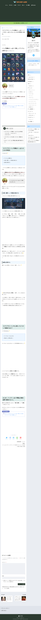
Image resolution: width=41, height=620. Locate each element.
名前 (3, 575)
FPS (29, 75)
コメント (4, 562)
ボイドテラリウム (32, 103)
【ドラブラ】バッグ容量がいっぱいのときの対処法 (13, 131)
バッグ (13, 444)
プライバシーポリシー (5, 608)
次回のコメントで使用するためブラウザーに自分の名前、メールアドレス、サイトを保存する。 (14, 581)
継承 (24, 446)
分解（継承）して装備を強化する (10, 133)
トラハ (30, 95)
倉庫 (16, 444)
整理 (21, 446)
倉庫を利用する (7, 134)
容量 (18, 446)
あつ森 (15, 5)
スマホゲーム (31, 117)
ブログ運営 (28, 5)
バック (9, 444)
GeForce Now (31, 79)
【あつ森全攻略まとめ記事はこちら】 (20, 23)
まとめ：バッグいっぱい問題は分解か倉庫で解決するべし (33, 141)
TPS (29, 83)
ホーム (6, 5)
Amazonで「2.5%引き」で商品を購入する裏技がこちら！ (33, 64)
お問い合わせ (33, 5)
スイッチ (30, 111)
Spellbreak (31, 85)
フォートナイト (32, 101)
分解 (23, 444)
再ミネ (23, 5)
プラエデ (31, 119)
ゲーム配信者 (31, 109)
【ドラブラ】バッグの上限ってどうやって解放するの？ (33, 138)
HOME (21, 616)
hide (11, 128)
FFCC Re (10, 5)
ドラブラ (23, 441)
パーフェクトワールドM (33, 99)
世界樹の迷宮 (31, 115)
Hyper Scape (31, 77)
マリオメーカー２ (32, 105)
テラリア (19, 5)
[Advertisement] (20, 14)
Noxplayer (30, 81)
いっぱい (4, 444)
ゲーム (30, 87)
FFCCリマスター (32, 113)
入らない (20, 444)
